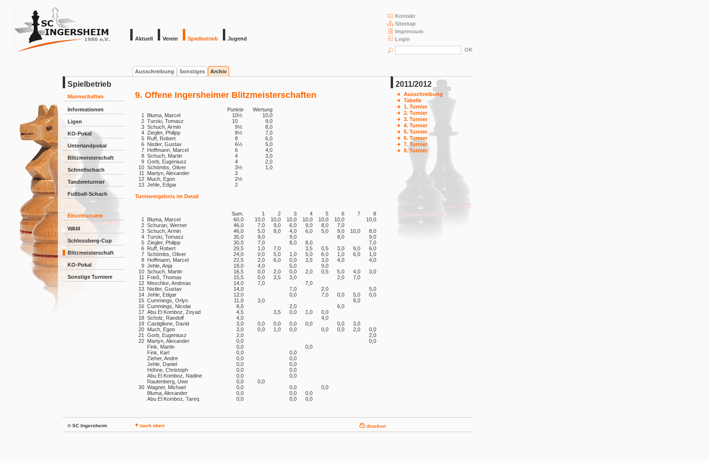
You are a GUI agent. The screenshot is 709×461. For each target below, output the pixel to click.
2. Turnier (415, 113)
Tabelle (413, 100)
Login (402, 39)
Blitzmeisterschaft (91, 158)
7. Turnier (415, 144)
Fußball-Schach (88, 194)
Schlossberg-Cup (90, 241)
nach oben (151, 425)
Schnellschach (86, 170)
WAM (74, 228)
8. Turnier (415, 150)
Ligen (75, 121)
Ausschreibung (154, 71)
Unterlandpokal (87, 146)
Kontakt (405, 16)
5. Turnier (415, 132)
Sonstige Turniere (90, 277)
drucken (375, 426)
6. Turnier (415, 138)
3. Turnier (415, 119)
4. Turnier (415, 125)
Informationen (86, 109)
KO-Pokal (80, 133)
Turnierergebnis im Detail (167, 196)
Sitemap (405, 24)
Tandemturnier (86, 182)
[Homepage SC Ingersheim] (63, 50)
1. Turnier (415, 106)
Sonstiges (192, 71)
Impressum (409, 31)
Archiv (218, 71)
